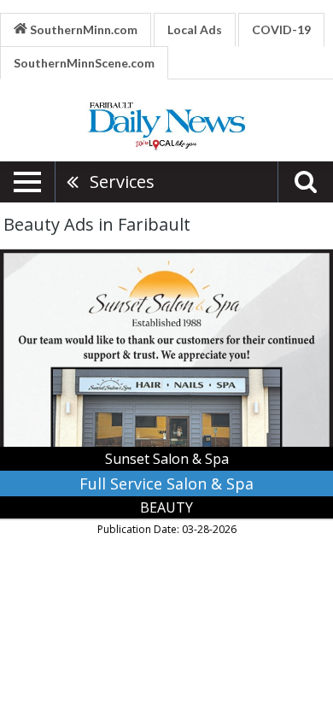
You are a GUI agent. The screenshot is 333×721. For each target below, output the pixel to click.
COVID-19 (281, 29)
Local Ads (194, 29)
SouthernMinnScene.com (84, 63)
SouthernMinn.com (82, 29)
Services (122, 181)
